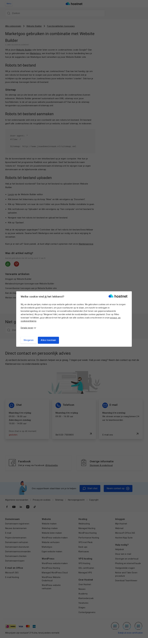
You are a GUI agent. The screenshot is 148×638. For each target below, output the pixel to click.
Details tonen (27, 328)
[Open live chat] (143, 633)
